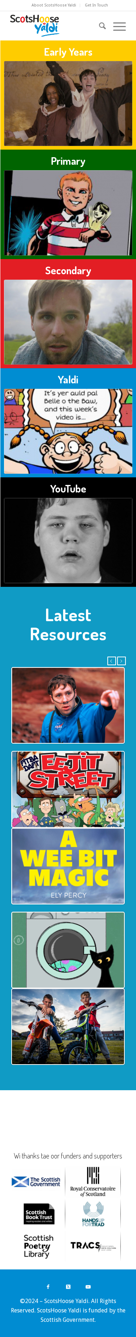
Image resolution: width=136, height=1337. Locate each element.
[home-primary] (68, 212)
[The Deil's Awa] (68, 103)
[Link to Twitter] (68, 1287)
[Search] (99, 25)
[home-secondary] (68, 322)
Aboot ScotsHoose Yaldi (54, 5)
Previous (111, 661)
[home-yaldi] (68, 431)
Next (121, 661)
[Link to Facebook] (48, 1287)
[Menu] (116, 25)
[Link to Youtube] (88, 1287)
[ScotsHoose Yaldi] (56, 25)
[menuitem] (54, 5)
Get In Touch (96, 5)
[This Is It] (68, 540)
